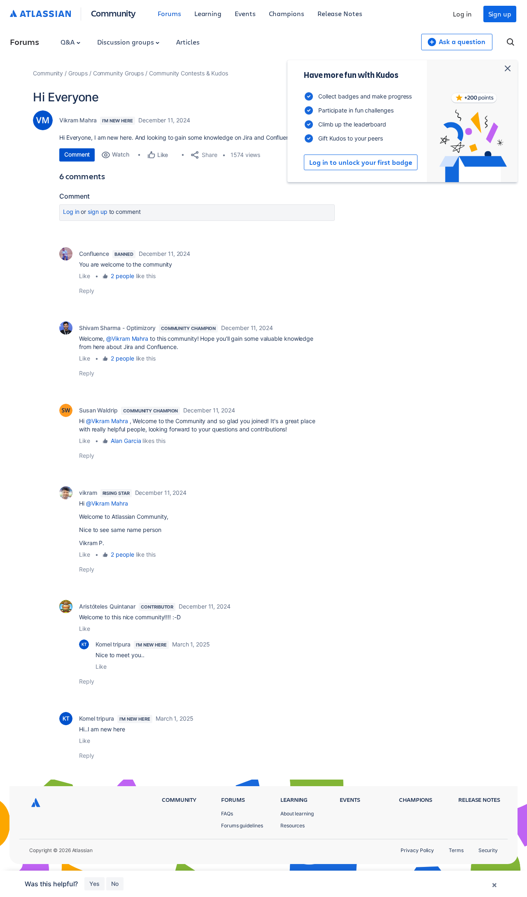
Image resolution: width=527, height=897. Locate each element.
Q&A (68, 41)
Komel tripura (113, 644)
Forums (169, 13)
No (115, 883)
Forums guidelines (242, 825)
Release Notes (339, 13)
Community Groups (118, 73)
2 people (122, 275)
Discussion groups (126, 41)
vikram (88, 492)
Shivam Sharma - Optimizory (117, 327)
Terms (456, 850)
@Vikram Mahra (127, 338)
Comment (77, 154)
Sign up (499, 13)
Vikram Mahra (78, 120)
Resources (292, 825)
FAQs (227, 813)
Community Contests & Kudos (188, 73)
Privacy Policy (417, 850)
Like (84, 275)
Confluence (94, 253)
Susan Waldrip (98, 410)
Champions (286, 13)
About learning (297, 813)
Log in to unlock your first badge (360, 162)
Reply (86, 290)
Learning (208, 13)
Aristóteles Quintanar (107, 606)
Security (488, 850)
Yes (94, 883)
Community (113, 13)
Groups (78, 73)
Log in (462, 13)
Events (245, 13)
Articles (187, 41)
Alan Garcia (126, 440)
